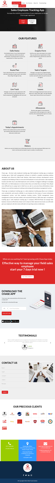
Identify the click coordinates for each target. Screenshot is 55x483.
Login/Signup (22, 6)
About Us (36, 3)
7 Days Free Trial (16, 3)
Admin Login (23, 21)
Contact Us (15, 6)
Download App (42, 3)
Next (50, 344)
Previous (4, 344)
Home (23, 3)
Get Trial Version (27, 276)
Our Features (29, 3)
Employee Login (32, 21)
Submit (5, 392)
